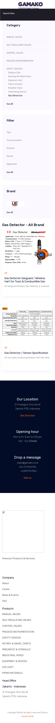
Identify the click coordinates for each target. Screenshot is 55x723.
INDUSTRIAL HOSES (13, 655)
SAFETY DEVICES (11, 637)
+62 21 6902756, (27, 466)
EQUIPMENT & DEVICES (14, 661)
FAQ (4, 601)
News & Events (10, 595)
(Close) (33, 441)
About (5, 583)
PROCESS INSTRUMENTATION (18, 631)
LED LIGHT (8, 667)
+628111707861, (28, 471)
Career (6, 589)
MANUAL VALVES (11, 614)
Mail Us (27, 478)
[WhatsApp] (17, 471)
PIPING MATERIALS (12, 673)
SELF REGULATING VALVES (16, 620)
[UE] (27, 203)
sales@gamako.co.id (27, 462)
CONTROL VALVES (12, 626)
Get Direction (27, 415)
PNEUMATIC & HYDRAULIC (16, 649)
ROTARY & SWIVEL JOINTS (16, 643)
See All (10, 104)
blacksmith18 (27, 716)
